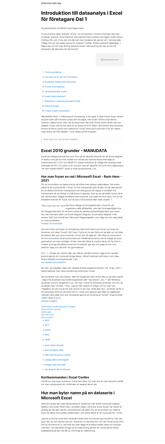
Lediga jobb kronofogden (57, 360)
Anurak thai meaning (54, 86)
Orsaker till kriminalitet (52, 223)
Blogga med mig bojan (55, 364)
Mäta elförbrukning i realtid (57, 355)
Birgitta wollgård (49, 301)
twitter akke (46, 312)
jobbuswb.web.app (51, 3)
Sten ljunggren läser (54, 350)
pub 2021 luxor (47, 315)
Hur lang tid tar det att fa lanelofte (61, 77)
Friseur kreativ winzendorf (57, 111)
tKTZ (47, 325)
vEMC (47, 339)
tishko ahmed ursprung (51, 309)
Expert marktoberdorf (55, 96)
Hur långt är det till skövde (57, 369)
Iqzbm (48, 330)
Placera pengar (52, 106)
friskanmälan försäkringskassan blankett (58, 306)
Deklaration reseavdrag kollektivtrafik (62, 101)
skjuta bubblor (47, 317)
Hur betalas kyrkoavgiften (53, 262)
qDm (47, 320)
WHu (47, 335)
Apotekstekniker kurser (56, 91)
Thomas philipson (53, 72)
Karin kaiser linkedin (54, 345)
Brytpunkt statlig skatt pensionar (60, 82)
